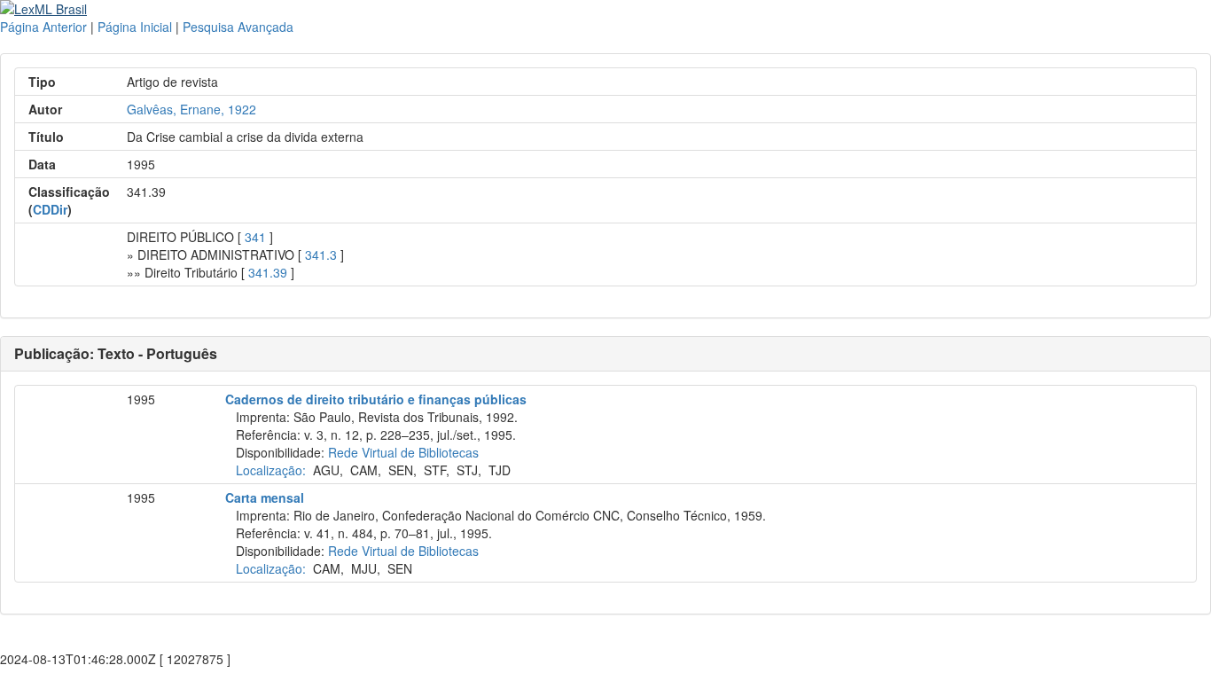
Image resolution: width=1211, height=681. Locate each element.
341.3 (321, 254)
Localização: (271, 470)
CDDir (50, 209)
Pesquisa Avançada (238, 26)
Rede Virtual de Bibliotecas (403, 452)
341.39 (267, 272)
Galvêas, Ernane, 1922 (191, 109)
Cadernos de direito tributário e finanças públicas (376, 399)
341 (255, 237)
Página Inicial (135, 26)
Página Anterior (43, 26)
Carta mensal (264, 497)
